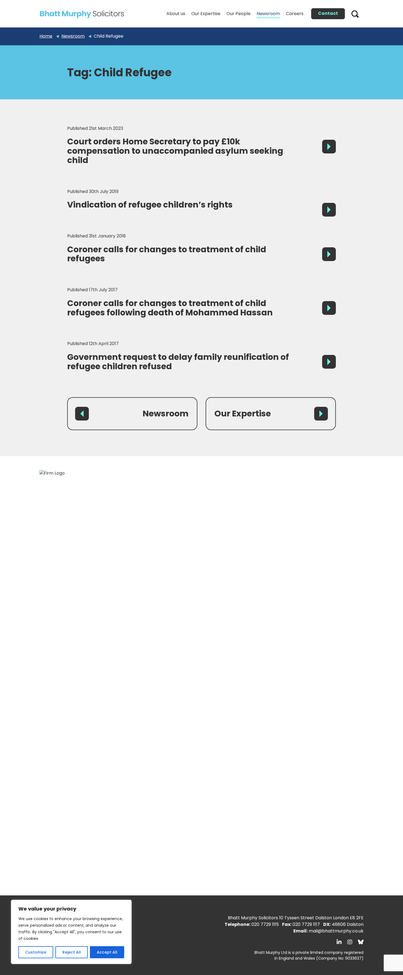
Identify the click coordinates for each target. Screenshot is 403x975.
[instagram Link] (349, 942)
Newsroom (166, 413)
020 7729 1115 (265, 924)
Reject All (72, 952)
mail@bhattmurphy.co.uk (336, 931)
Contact (328, 13)
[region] (71, 932)
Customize (35, 952)
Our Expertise (242, 413)
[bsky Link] (361, 942)
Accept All (107, 952)
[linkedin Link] (339, 942)
